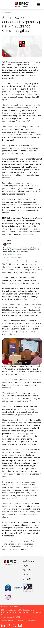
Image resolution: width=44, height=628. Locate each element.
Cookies (20, 621)
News (25, 574)
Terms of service (7, 621)
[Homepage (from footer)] (10, 562)
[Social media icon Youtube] (20, 625)
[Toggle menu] (38, 4)
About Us (27, 570)
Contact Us (27, 579)
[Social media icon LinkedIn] (3, 625)
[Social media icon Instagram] (8, 625)
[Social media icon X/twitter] (14, 625)
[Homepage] (22, 4)
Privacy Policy (31, 621)
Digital (25, 565)
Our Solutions (28, 561)
